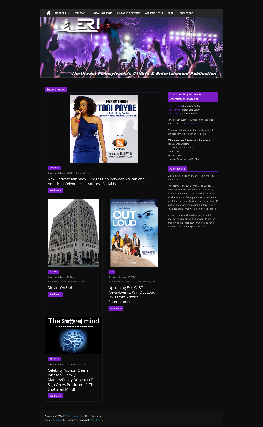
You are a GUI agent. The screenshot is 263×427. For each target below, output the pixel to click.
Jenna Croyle (174, 113)
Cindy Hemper (175, 105)
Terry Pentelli (174, 109)
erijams (53, 173)
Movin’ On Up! (60, 287)
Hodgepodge (185, 13)
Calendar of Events (128, 13)
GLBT (170, 13)
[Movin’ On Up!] (73, 233)
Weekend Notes (154, 13)
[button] (68, 13)
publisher (192, 123)
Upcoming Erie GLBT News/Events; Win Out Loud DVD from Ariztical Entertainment (132, 294)
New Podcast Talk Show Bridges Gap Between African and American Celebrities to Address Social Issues (96, 181)
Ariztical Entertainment (120, 281)
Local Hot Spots (102, 13)
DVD (134, 281)
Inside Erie (60, 13)
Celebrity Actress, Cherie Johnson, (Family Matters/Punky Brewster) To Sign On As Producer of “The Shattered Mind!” (71, 380)
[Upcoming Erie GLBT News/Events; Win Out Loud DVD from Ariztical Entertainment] (134, 233)
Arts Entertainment (58, 281)
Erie (83, 281)
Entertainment (84, 173)
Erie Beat (80, 13)
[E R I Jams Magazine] (48, 13)
